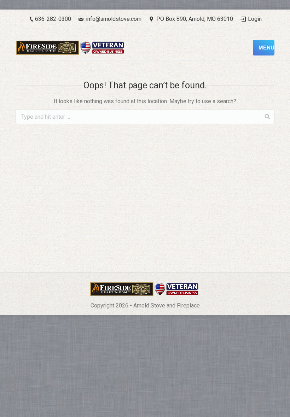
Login (255, 19)
